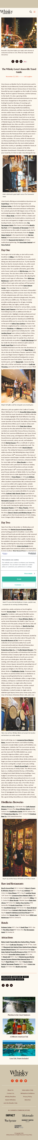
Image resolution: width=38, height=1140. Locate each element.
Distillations (6, 977)
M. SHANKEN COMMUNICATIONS (19, 1110)
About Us (10, 1090)
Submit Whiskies (10, 1100)
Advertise (28, 1100)
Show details (28, 573)
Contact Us (10, 1093)
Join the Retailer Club (10, 1103)
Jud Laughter (28, 76)
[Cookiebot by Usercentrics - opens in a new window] (28, 554)
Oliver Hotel (10, 216)
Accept (19, 579)
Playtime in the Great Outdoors (19, 1015)
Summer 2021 (17, 977)
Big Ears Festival (20, 942)
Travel (26, 977)
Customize (18, 585)
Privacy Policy (27, 1097)
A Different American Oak (19, 1036)
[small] (12, 1080)
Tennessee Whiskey (8, 979)
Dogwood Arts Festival (11, 947)
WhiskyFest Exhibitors (28, 1093)
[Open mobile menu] (34, 12)
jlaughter (19, 979)
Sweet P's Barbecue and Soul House (17, 912)
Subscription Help (27, 1090)
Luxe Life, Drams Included (19, 1058)
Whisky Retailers (10, 1097)
